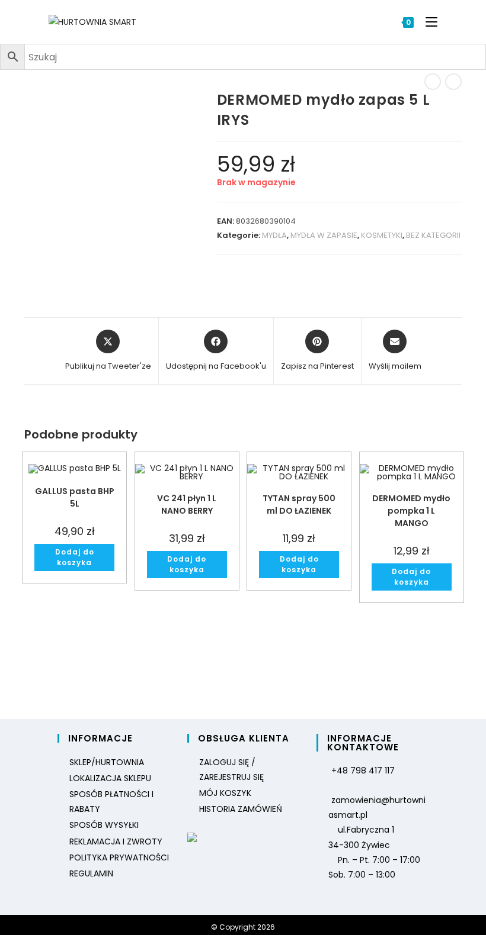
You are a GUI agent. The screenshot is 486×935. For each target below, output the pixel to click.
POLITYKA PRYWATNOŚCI (119, 857)
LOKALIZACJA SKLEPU (110, 778)
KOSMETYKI (381, 235)
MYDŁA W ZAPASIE (323, 235)
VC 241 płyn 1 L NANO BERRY (186, 504)
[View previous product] (432, 81)
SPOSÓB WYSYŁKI (104, 825)
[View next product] (453, 81)
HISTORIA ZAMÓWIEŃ (240, 809)
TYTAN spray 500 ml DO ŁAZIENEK (299, 504)
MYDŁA (274, 235)
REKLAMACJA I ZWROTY (115, 841)
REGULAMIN (91, 873)
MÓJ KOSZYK (225, 793)
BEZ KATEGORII (433, 235)
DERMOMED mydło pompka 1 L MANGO (411, 510)
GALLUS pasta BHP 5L (74, 497)
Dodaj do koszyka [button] (74, 557)
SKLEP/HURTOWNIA (106, 762)
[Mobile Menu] (427, 22)
